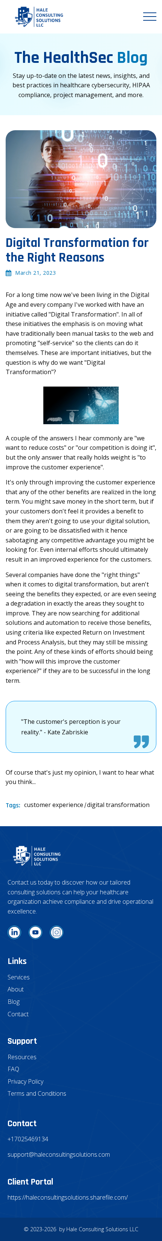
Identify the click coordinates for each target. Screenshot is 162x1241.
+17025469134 (28, 1139)
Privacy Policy (25, 1081)
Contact (18, 1014)
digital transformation (118, 805)
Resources (22, 1057)
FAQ (13, 1069)
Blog (14, 1001)
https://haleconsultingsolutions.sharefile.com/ (68, 1197)
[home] (37, 17)
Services (19, 977)
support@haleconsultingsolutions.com (58, 1154)
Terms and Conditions (37, 1093)
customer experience (53, 805)
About (16, 989)
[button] (149, 16)
